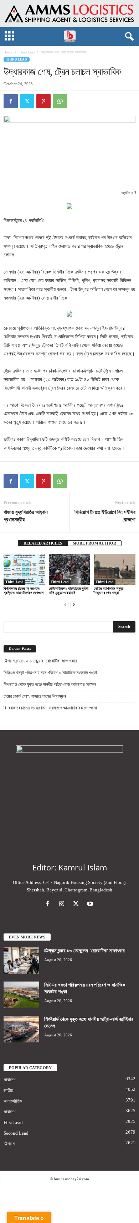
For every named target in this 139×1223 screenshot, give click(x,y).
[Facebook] (11, 101)
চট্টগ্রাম (9, 1143)
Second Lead (16, 1133)
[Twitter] (27, 101)
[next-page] (73, 604)
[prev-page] (65, 604)
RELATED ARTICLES (43, 543)
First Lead (13, 1122)
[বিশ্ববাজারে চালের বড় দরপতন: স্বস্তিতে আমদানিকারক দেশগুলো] (24, 569)
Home (8, 52)
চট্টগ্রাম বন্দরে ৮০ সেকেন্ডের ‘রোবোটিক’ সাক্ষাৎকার (40, 660)
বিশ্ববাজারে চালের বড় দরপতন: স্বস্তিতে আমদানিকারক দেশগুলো (24, 590)
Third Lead (27, 52)
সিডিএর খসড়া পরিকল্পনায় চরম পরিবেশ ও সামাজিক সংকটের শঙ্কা (50, 672)
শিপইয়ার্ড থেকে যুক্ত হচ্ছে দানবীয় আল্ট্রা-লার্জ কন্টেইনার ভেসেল (50, 684)
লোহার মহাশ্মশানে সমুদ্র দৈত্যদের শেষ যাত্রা (108, 590)
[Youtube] (91, 904)
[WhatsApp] (60, 101)
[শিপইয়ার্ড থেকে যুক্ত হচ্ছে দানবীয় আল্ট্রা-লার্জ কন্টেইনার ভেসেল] (21, 1029)
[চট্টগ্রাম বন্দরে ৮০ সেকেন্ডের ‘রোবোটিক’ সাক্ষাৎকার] (21, 960)
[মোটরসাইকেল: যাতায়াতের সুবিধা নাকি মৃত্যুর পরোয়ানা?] (70, 569)
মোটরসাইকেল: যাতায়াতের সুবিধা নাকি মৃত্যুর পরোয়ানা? (68, 590)
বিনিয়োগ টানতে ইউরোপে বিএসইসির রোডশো (104, 515)
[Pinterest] (43, 101)
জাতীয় (8, 1090)
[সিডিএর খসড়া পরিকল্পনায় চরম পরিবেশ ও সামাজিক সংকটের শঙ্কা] (21, 995)
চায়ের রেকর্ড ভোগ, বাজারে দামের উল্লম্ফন (35, 696)
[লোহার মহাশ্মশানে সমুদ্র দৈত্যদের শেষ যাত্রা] (114, 569)
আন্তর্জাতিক (13, 1101)
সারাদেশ (10, 1079)
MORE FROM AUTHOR (94, 543)
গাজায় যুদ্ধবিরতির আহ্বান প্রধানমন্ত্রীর (26, 515)
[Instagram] (63, 904)
